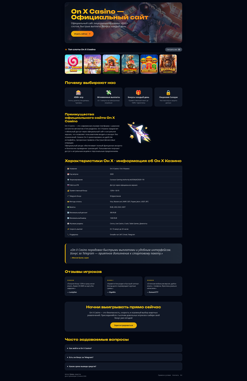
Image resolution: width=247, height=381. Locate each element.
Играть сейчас (80, 34)
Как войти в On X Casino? (80, 348)
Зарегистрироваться (123, 325)
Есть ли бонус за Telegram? (81, 357)
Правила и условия (164, 375)
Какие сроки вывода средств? (82, 366)
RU (181, 375)
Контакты (175, 375)
